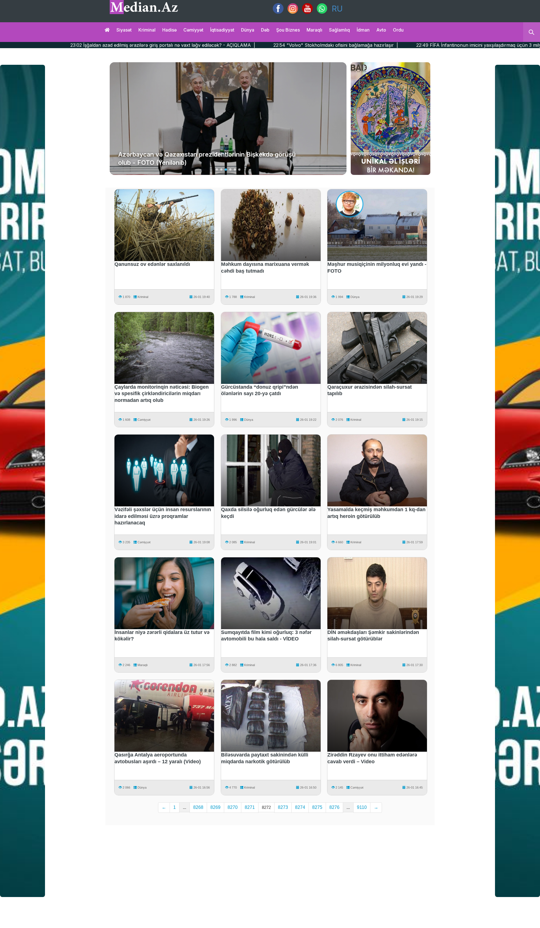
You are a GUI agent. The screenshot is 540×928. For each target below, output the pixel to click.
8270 (233, 807)
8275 (317, 807)
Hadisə (169, 30)
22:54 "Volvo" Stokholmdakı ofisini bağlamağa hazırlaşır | (220, 45)
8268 (198, 807)
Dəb (265, 30)
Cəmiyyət (193, 30)
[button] (217, 169)
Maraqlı (314, 30)
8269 (215, 807)
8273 (283, 807)
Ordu (398, 30)
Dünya (247, 30)
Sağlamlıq (339, 30)
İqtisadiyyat (222, 30)
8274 (300, 807)
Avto (381, 30)
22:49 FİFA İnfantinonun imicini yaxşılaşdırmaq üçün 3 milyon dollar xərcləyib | (386, 45)
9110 (362, 807)
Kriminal (147, 30)
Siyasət (124, 30)
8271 (250, 807)
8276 (334, 807)
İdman (363, 30)
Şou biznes (288, 30)
